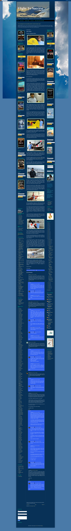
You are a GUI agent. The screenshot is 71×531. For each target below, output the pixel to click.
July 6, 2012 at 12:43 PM (34, 470)
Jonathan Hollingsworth (20, 383)
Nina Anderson (20, 422)
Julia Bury (20, 387)
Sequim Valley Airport (50, 210)
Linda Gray (29, 372)
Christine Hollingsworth (20, 344)
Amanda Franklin (21, 314)
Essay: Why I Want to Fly (21, 467)
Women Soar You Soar (50, 251)
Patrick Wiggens (20, 432)
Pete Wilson (20, 434)
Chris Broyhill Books (21, 256)
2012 (48, 238)
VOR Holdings (20, 476)
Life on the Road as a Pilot (50, 312)
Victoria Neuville (21, 460)
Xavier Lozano (20, 461)
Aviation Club (20, 215)
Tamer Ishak (20, 454)
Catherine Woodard (21, 337)
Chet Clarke (20, 340)
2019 (48, 230)
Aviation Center (40, 214)
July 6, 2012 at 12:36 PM (37, 412)
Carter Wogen (50, 259)
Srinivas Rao (20, 284)
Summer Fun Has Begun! (50, 269)
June (49, 282)
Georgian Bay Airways (21, 302)
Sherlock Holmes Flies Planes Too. (50, 320)
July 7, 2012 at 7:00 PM (38, 385)
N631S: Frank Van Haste (21, 278)
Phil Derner (20, 436)
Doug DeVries (20, 360)
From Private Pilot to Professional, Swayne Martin (21, 265)
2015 (48, 235)
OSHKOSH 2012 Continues (50, 248)
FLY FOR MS (20, 365)
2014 (48, 236)
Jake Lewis (20, 372)
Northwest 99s (20, 229)
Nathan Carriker (20, 420)
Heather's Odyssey (50, 308)
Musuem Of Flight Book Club (50, 279)
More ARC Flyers (21, 419)
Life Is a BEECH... (50, 272)
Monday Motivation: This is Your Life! (50, 257)
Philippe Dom (20, 437)
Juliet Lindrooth (20, 388)
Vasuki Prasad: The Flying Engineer (21, 293)
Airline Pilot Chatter (21, 243)
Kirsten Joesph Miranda (20, 393)
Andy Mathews (20, 318)
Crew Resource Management (20, 219)
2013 (48, 237)
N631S (48, 317)
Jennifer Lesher (20, 376)
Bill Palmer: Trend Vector (21, 250)
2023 (48, 226)
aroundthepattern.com (50, 297)
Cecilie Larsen (20, 253)
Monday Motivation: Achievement (50, 266)
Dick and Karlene (21, 357)
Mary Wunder (20, 407)
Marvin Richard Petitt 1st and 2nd (21, 406)
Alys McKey (20, 313)
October (50, 241)
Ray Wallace (20, 438)
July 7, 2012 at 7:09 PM (38, 427)
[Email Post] (36, 270)
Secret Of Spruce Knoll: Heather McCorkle (50, 204)
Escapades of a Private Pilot (21, 259)
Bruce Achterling (21, 333)
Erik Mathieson (20, 364)
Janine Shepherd (20, 373)
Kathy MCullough (21, 390)
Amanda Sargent (20, 315)
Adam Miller (20, 309)
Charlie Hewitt (20, 339)
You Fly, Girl (49, 327)
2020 (48, 229)
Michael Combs (20, 411)
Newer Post (28, 504)
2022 (48, 227)
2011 (48, 289)
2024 (48, 225)
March (49, 285)
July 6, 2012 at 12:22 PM (37, 379)
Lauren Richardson (21, 395)
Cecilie (29, 274)
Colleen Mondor (20, 346)
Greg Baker (20, 367)
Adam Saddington (21, 310)
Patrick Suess (20, 431)
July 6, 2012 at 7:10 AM (34, 372)
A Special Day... (50, 271)
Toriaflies (49, 325)
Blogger (42, 525)
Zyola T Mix (20, 462)
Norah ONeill (20, 424)
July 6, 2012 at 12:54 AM (33, 274)
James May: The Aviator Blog (20, 270)
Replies (30, 282)
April (49, 284)
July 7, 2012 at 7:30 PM (37, 327)
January (50, 288)
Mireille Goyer (20, 417)
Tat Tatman (20, 455)
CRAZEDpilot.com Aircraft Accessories (50, 353)
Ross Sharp (20, 442)
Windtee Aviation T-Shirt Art (50, 355)
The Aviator (20, 285)
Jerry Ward (20, 379)
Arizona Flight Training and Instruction (20, 301)
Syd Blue (20, 452)
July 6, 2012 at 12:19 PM (37, 350)
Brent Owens (20, 331)
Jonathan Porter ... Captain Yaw (21, 385)
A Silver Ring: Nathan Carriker (21, 239)
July (49, 245)
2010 (48, 290)
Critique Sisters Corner (21, 220)
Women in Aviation (21, 228)
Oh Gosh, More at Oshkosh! (50, 253)
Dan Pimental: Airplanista (20, 257)
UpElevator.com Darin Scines (21, 292)
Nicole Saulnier (20, 421)
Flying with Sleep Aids (50, 262)
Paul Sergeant (20, 433)
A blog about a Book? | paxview (50, 294)
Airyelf (37, 525)
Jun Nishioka (20, 389)
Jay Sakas (20, 375)
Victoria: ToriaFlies (21, 294)
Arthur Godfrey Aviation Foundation (21, 246)
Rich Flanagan (20, 440)
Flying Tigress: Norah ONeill (21, 262)
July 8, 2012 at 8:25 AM (36, 445)
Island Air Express (21, 299)
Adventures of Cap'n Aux (21, 240)
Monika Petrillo (20, 418)
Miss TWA (20, 276)
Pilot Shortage (50, 255)
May (49, 283)
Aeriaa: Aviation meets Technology (21, 242)
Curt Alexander (20, 347)
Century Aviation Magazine (21, 255)
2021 (48, 228)
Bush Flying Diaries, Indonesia (21, 252)
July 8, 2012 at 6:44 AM (36, 295)
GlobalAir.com (49, 359)
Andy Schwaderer (21, 319)
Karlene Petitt (32, 319)
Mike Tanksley (20, 416)
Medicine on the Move (50, 315)
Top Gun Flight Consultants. (20, 288)
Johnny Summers (21, 382)
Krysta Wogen (20, 394)
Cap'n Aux (20, 334)
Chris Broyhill (20, 341)
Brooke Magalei (20, 332)
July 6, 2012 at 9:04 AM (34, 393)
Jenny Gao (20, 377)
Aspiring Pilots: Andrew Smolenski (21, 248)
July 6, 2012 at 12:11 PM (37, 310)
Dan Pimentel (20, 348)
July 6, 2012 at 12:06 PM (37, 284)
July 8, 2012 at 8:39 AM (38, 462)
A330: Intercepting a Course (50, 246)
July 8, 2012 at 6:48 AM (36, 335)
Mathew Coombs (20, 408)
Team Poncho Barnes (21, 456)
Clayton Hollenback (21, 345)
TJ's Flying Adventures (49, 323)
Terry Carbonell (20, 457)
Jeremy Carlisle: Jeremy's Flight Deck (21, 272)
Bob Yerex (20, 329)
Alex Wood (20, 312)
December (50, 239)
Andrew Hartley (20, 316)
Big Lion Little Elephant (50, 301)
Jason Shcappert (20, 374)
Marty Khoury (20, 404)
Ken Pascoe (20, 391)
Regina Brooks (20, 439)
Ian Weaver (20, 370)
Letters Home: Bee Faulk (21, 275)
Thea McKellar (20, 458)
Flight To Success (21, 230)
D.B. (29, 342)
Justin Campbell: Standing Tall (20, 273)
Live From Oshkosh (50, 249)
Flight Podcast (20, 217)
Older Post (43, 504)
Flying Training (20, 216)
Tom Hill (20, 459)
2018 (48, 231)
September (50, 242)
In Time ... (49, 310)
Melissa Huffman (20, 410)
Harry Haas (20, 369)
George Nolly (20, 366)
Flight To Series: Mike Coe (21, 261)
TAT (19, 453)
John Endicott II (20, 381)
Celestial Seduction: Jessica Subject (50, 202)
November (50, 240)
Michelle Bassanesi (21, 412)
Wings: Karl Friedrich (21, 295)
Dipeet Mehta (20, 358)
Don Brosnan (20, 359)
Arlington (49, 208)
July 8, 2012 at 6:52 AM (36, 363)
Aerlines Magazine (21, 221)
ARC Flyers (20, 308)
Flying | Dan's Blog (50, 303)
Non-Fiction (32, 20)
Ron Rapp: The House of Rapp (21, 283)
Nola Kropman (20, 423)
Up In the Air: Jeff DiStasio (21, 290)
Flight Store (49, 357)
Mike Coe (20, 415)
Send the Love (20, 470)
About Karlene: (22, 20)
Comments (49, 167)
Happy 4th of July (50, 278)
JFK (19, 371)
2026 (48, 222)
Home (18, 20)
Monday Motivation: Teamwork (50, 274)
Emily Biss (20, 362)
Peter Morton (20, 435)
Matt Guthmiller (20, 409)
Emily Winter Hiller (21, 363)
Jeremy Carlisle (32, 327)
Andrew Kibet (20, 317)
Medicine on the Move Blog (21, 469)
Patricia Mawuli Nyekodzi (20, 428)
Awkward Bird (50, 299)
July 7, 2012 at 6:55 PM (38, 319)
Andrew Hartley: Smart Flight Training (21, 245)
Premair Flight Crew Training (21, 304)
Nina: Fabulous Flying (21, 279)
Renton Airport (49, 209)
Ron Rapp (20, 441)
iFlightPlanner (49, 356)
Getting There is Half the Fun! (50, 306)
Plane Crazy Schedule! (49, 264)
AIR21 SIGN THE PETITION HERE (39, 20)
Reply (29, 299)
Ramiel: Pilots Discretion (20, 280)
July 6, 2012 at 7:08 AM (32, 342)
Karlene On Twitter (21, 222)
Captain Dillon (20, 335)
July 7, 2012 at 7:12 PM (38, 441)
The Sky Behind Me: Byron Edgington (21, 287)
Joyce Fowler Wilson (21, 386)
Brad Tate (20, 330)
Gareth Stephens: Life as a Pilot (21, 266)
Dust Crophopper (21, 361)
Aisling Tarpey (20, 311)
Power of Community (50, 260)
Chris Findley (20, 342)
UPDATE (20, 471)
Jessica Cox (20, 380)
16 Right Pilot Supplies (50, 358)
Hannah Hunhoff (20, 368)
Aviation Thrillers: (27, 20)
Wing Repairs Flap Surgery (21, 472)
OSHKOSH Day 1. (50, 254)
